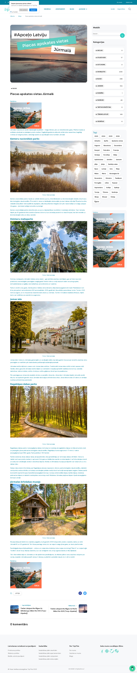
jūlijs (96, 164)
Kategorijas (98, 42)
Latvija (17, 593)
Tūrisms (105, 192)
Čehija (113, 197)
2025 (110, 136)
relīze (107, 183)
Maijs (118, 169)
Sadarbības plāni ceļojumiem (48, 656)
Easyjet (97, 150)
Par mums (119, 2)
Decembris (118, 145)
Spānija (116, 188)
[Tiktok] (116, 651)
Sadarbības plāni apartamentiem (50, 653)
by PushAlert (15, 12)
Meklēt (96, 27)
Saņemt (33, 10)
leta (111, 169)
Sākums (12, 16)
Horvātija (106, 155)
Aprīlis (106, 141)
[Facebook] (102, 651)
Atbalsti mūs (129, 2)
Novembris (98, 178)
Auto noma (101, 64)
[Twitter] (112, 651)
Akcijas (100, 50)
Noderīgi (100, 93)
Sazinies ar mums (75, 653)
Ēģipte (97, 202)
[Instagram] (107, 651)
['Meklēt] (122, 35)
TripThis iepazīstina (104, 107)
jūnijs (103, 164)
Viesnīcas (47, 9)
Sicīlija (108, 188)
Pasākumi (100, 100)
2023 (96, 136)
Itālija (115, 155)
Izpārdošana (99, 160)
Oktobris (109, 178)
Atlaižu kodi (101, 57)
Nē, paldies (23, 10)
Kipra (96, 169)
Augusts (97, 145)
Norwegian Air (114, 174)
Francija (116, 150)
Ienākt (113, 9)
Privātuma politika (14, 650)
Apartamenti (60, 9)
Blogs (72, 9)
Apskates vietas (117, 141)
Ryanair (114, 183)
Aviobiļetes (101, 72)
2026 (118, 136)
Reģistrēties (121, 9)
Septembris (99, 188)
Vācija (97, 197)
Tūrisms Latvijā (102, 114)
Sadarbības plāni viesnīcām (48, 650)
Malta (96, 174)
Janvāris (109, 160)
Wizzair (104, 197)
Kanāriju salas (113, 164)
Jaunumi (82, 9)
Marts (104, 174)
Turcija (97, 192)
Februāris (106, 150)
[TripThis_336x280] (26, 115)
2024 (103, 136)
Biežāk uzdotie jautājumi (16, 656)
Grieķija (97, 155)
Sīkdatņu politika (13, 653)
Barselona (107, 145)
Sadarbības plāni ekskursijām (48, 659)
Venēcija (115, 192)
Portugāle (98, 183)
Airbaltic (97, 141)
